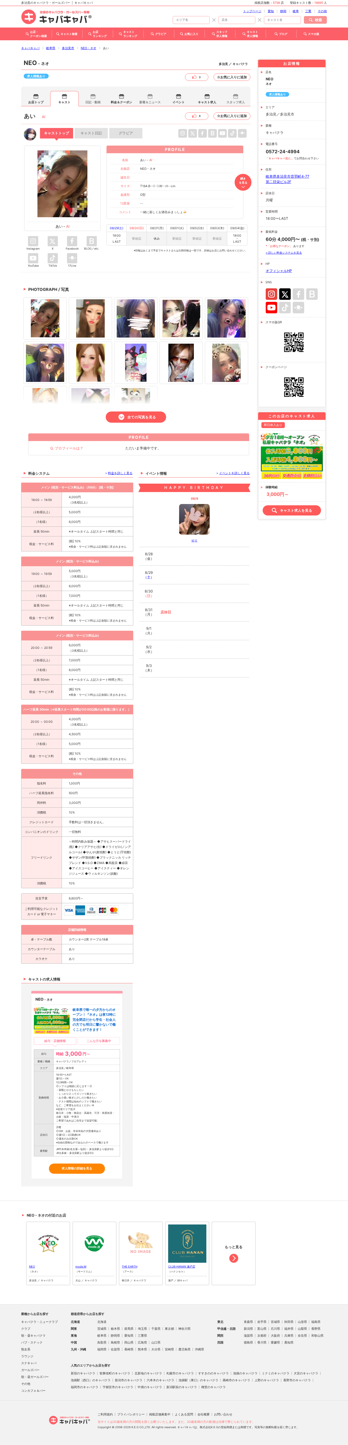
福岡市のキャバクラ (84, 1387)
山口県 (155, 1342)
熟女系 (25, 1349)
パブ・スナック (32, 1342)
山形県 (302, 1322)
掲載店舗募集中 (159, 1414)
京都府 (261, 1335)
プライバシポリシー (131, 1414)
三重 (308, 11)
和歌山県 (317, 1335)
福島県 (315, 1322)
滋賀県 (248, 1335)
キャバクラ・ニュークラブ (39, 1322)
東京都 (169, 1329)
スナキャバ (28, 1363)
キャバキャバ (30, 48)
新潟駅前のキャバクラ (181, 1387)
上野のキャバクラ (267, 1380)
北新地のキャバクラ (148, 1373)
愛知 (271, 11)
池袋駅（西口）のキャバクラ (91, 1380)
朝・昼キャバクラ (33, 1335)
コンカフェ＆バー (33, 1390)
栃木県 (115, 1329)
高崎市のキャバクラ (236, 1380)
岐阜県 (50, 48)
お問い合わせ (223, 1414)
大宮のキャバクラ (306, 1373)
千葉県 (155, 1329)
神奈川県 (184, 1329)
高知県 (288, 1342)
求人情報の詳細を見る (77, 1168)
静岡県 (115, 1335)
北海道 (101, 1322)
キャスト (64, 102)
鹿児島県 (184, 1349)
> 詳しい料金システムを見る (284, 252)
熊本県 (142, 1349)
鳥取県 (101, 1342)
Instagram (271, 294)
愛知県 (128, 1335)
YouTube (271, 307)
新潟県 (248, 1329)
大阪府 (275, 1335)
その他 (322, 11)
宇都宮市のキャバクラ (118, 1387)
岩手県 (261, 1322)
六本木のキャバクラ (160, 1380)
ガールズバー (30, 1370)
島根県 (115, 1342)
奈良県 (302, 1335)
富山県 (261, 1329)
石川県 (275, 1329)
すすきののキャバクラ (213, 1373)
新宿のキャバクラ (83, 1373)
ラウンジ (27, 1356)
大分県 (155, 1349)
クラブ (25, 1329)
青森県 (248, 1322)
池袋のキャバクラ (245, 1373)
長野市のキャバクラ (297, 1380)
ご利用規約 (105, 1414)
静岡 (283, 11)
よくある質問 (184, 1414)
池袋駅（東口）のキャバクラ (198, 1380)
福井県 (288, 1329)
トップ (56, 133)
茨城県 (101, 1329)
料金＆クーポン (121, 102)
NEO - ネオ (88, 48)
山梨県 (302, 1329)
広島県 (142, 1342)
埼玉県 (142, 1329)
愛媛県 (275, 1342)
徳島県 (248, 1342)
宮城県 (275, 1322)
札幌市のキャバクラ (180, 1373)
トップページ (252, 11)
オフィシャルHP (279, 270)
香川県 (261, 1342)
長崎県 (128, 1349)
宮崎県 (169, 1349)
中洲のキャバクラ (150, 1387)
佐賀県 (115, 1349)
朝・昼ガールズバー (35, 1377)
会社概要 (203, 1414)
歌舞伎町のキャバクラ (115, 1373)
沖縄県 (199, 1349)
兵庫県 (288, 1335)
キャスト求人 (207, 102)
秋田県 (288, 1322)
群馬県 (128, 1329)
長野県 (315, 1329)
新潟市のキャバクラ (128, 1380)
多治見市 (68, 48)
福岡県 (101, 1349)
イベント (178, 102)
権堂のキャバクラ (213, 1387)
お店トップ (36, 102)
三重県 (142, 1335)
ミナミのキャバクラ (275, 1373)
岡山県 (128, 1342)
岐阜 (296, 11)
